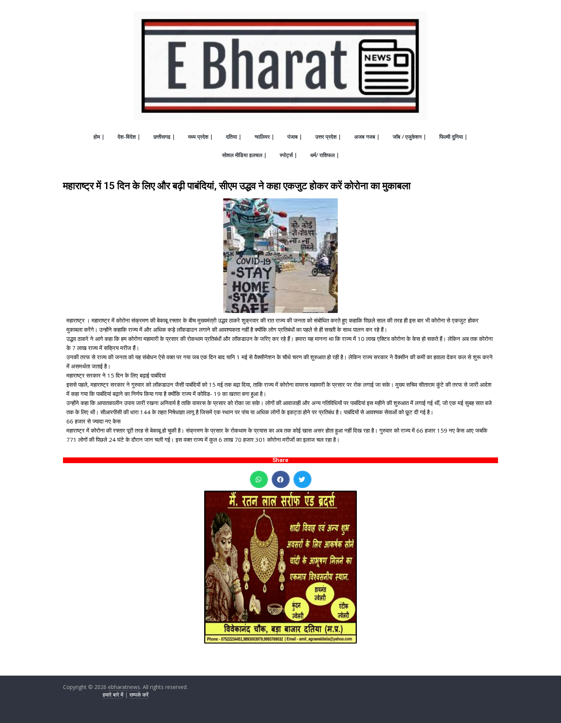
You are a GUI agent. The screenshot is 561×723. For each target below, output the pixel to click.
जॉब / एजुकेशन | (409, 136)
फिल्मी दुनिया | (453, 136)
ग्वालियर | (264, 136)
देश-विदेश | (129, 136)
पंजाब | (294, 136)
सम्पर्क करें (138, 694)
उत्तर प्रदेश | (328, 136)
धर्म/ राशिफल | (324, 155)
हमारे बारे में (113, 694)
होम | (99, 136)
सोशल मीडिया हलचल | (244, 155)
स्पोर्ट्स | (288, 155)
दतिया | (234, 136)
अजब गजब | (367, 136)
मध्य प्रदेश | (200, 136)
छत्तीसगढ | (164, 136)
